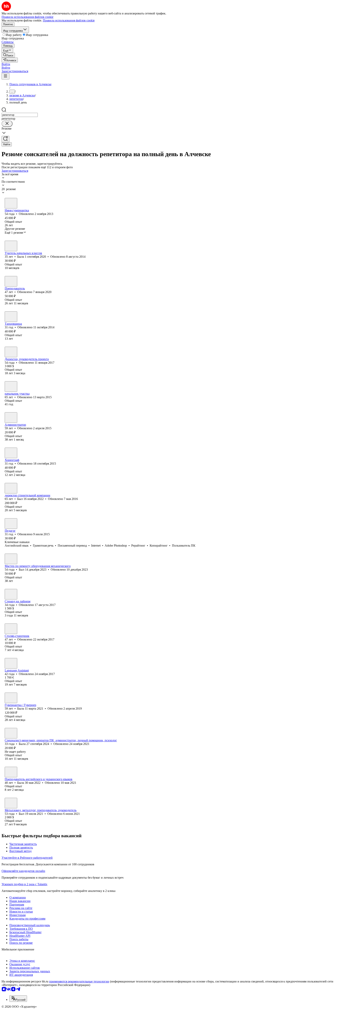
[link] (8, 55)
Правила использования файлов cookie (69, 20)
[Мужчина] (11, 281)
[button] (6, 64)
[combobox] (20, 115)
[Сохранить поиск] (5, 139)
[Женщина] (11, 203)
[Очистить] (7, 123)
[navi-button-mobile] (5, 76)
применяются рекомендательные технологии (79, 981)
